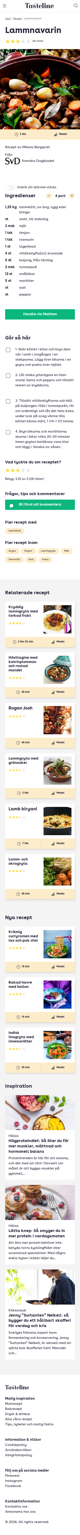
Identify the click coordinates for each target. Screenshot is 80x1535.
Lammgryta (48, 551)
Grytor (28, 551)
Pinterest (12, 1476)
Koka (45, 559)
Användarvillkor (18, 1450)
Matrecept (13, 1404)
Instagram (13, 1481)
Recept (17, 18)
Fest (31, 559)
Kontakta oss (16, 1506)
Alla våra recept (18, 1419)
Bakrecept (13, 1409)
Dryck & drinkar (17, 1414)
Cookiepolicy (15, 1445)
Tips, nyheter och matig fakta (29, 1424)
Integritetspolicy (18, 1455)
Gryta (12, 551)
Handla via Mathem (40, 314)
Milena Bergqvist (36, 147)
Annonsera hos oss (20, 1512)
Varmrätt (14, 559)
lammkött (15, 531)
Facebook (13, 1486)
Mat (66, 551)
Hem (8, 18)
